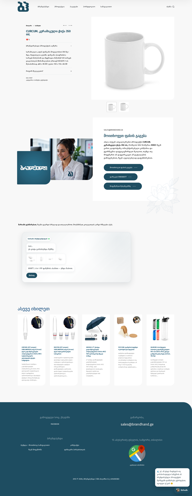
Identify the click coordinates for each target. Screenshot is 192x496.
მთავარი (29, 25)
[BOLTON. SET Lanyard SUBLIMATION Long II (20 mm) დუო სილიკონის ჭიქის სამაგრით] (64, 328)
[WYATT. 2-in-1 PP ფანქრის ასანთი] (31, 259)
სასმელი (38, 25)
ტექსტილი (44, 80)
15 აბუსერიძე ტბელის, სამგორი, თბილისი (137, 439)
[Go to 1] (112, 107)
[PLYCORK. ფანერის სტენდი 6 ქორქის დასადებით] (128, 328)
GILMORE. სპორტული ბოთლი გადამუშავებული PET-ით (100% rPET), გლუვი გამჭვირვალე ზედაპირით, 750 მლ (160, 351)
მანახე (32, 275)
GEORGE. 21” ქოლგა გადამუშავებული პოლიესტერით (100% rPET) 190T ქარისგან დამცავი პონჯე (96, 351)
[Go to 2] (124, 107)
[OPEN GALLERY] (132, 58)
